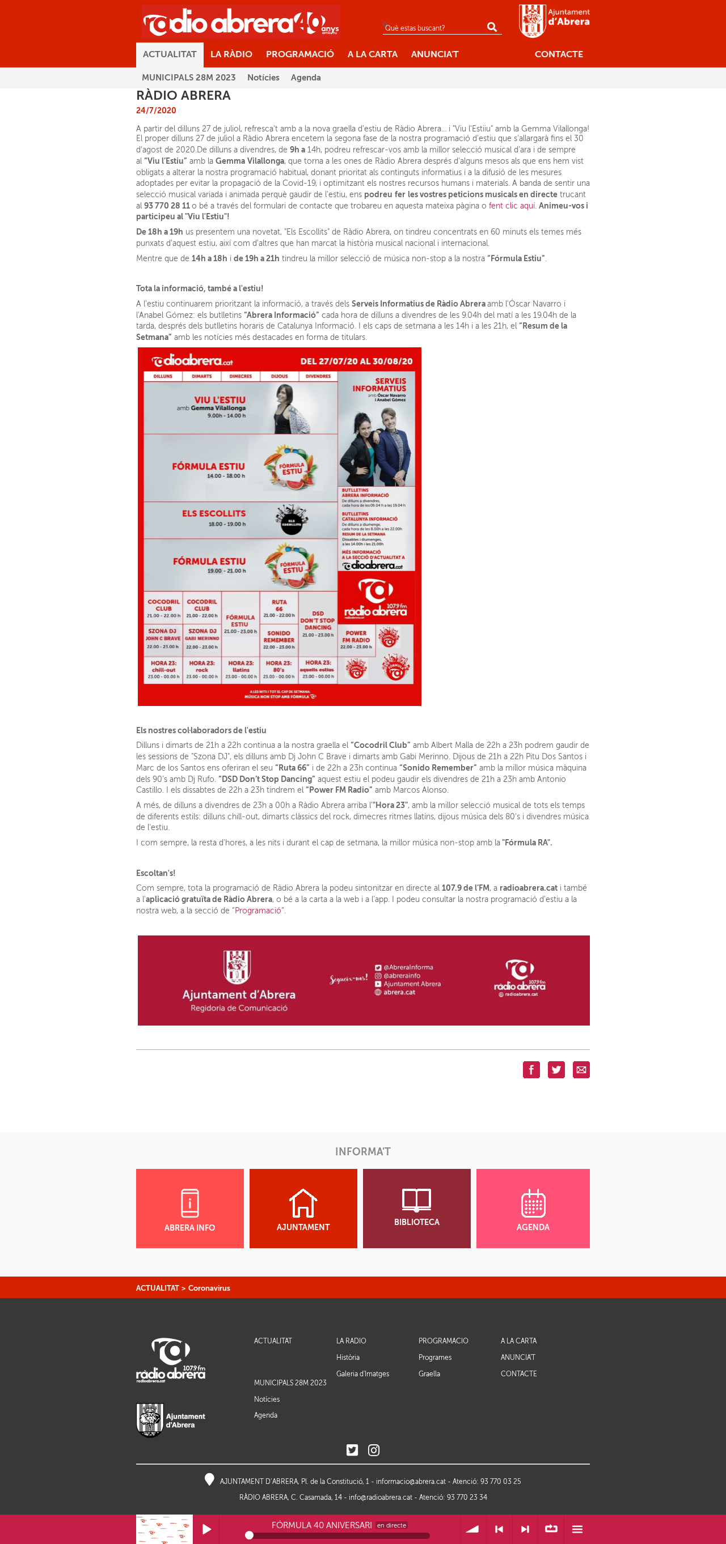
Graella (429, 1374)
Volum (473, 1529)
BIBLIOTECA (417, 1222)
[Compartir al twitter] (556, 1069)
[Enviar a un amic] (581, 1069)
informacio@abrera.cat (411, 1482)
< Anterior (499, 1529)
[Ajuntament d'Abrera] (554, 21)
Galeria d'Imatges (362, 1374)
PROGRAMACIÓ (443, 1341)
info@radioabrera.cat (380, 1498)
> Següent (525, 1529)
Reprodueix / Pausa (206, 1529)
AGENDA (533, 1227)
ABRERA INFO (189, 1228)
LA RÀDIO (351, 1341)
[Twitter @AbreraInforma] (352, 1451)
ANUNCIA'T (518, 1358)
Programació (258, 911)
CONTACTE (519, 1374)
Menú (577, 1529)
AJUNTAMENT (303, 1227)
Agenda (265, 1415)
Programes (435, 1358)
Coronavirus (209, 1288)
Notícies (267, 1399)
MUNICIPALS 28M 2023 (290, 1383)
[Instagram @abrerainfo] (373, 1451)
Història (348, 1358)
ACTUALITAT (157, 1288)
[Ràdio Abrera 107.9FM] (241, 21)
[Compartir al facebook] (531, 1069)
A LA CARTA (519, 1341)
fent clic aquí (512, 206)
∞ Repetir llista (551, 1529)
